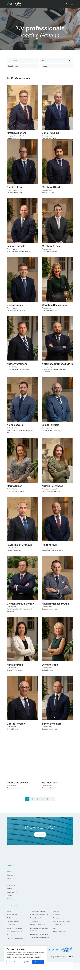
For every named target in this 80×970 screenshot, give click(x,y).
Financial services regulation (39, 914)
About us (9, 882)
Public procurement (59, 918)
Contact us (40, 834)
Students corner (12, 892)
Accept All (38, 962)
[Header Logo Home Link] (14, 4)
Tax (54, 928)
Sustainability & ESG (59, 925)
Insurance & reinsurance (37, 925)
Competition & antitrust (14, 921)
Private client (57, 914)
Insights (9, 889)
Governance (34, 921)
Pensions (56, 911)
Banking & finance (12, 914)
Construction (11, 925)
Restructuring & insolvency (61, 921)
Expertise (10, 875)
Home (9, 871)
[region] (25, 956)
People (9, 878)
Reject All (26, 962)
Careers (9, 895)
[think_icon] (70, 956)
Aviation (9, 911)
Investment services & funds (39, 934)
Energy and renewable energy (16, 938)
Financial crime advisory (37, 911)
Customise (12, 962)
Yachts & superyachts (60, 931)
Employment (11, 935)
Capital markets (12, 918)
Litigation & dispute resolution (39, 937)
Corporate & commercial (14, 928)
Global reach (11, 885)
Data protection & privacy (15, 931)
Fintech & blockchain (36, 918)
